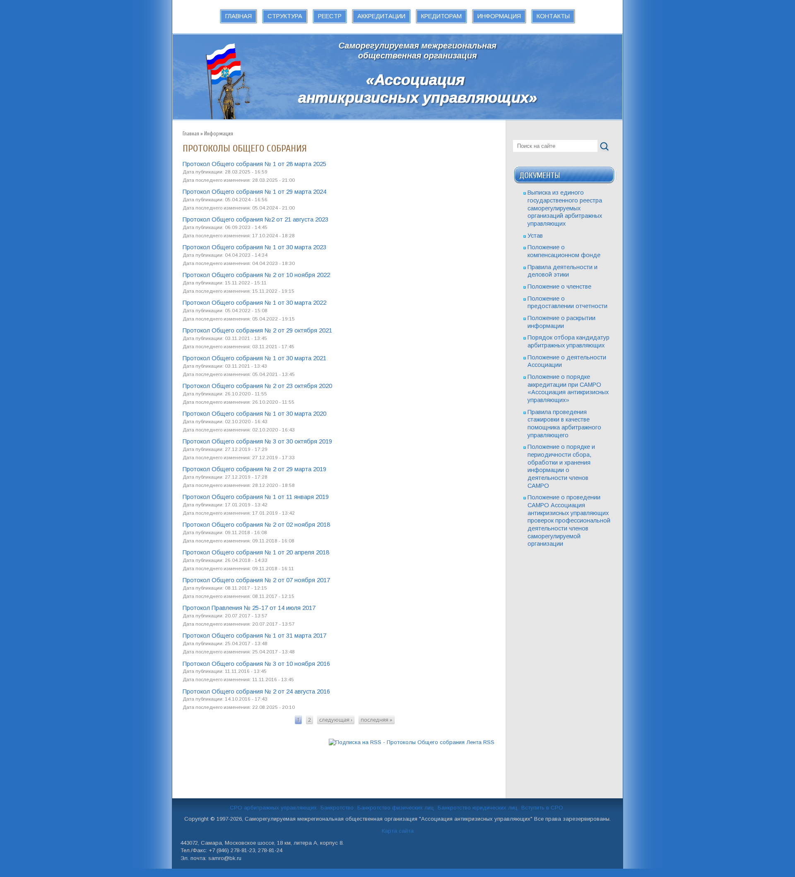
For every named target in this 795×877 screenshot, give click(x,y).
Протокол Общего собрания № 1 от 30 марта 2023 (254, 247)
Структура (284, 16)
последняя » (377, 719)
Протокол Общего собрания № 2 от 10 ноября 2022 (256, 275)
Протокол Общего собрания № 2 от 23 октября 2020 (257, 386)
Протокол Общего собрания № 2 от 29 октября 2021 (257, 330)
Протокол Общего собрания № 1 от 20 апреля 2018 (256, 552)
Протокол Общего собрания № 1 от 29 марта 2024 (254, 191)
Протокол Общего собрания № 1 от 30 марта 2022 (254, 302)
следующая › (335, 719)
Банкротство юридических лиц (478, 808)
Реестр (330, 16)
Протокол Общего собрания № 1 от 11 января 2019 (256, 497)
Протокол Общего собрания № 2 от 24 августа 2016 (256, 691)
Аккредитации (381, 16)
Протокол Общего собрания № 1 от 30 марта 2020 (254, 413)
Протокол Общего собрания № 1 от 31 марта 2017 (254, 635)
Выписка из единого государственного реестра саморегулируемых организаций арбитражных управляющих (565, 208)
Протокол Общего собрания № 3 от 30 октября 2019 (257, 441)
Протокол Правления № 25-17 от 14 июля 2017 (249, 608)
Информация (499, 16)
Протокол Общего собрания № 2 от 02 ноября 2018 (256, 524)
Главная (238, 16)
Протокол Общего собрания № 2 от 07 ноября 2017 (256, 580)
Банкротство (337, 808)
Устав (535, 235)
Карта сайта (398, 831)
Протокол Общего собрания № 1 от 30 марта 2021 (254, 358)
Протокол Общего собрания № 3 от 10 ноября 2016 (256, 663)
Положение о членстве (559, 286)
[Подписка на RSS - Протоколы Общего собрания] (411, 743)
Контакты (553, 16)
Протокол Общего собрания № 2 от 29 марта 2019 (254, 469)
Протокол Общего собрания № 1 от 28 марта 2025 (254, 164)
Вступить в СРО (542, 808)
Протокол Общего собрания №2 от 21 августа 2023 (255, 219)
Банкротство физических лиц (395, 808)
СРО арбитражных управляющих (273, 808)
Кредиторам (441, 16)
